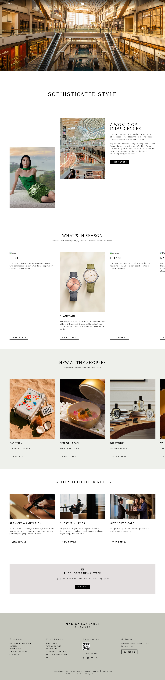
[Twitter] (97, 658)
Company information (20, 643)
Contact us (15, 654)
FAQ (47, 657)
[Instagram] (83, 658)
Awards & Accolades (19, 652)
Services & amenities (56, 652)
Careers (13, 646)
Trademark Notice (60, 671)
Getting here (52, 649)
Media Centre (16, 649)
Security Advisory (92, 671)
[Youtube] (92, 658)
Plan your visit (53, 646)
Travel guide (52, 643)
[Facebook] (88, 658)
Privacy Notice (76, 671)
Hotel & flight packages (57, 654)
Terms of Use (107, 671)
